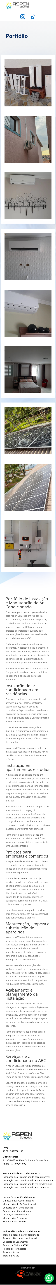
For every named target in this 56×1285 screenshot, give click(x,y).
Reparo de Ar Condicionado (17, 1211)
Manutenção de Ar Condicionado (20, 1204)
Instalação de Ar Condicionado (19, 1197)
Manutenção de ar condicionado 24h (22, 1173)
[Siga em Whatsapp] (33, 16)
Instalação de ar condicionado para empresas (26, 1176)
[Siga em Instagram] (22, 16)
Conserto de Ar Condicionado (18, 1207)
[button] (49, 1278)
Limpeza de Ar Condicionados (18, 1200)
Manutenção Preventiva (15, 1218)
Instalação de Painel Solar (16, 1214)
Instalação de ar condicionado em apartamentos (28, 1180)
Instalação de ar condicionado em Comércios (26, 1187)
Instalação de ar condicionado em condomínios (27, 1183)
